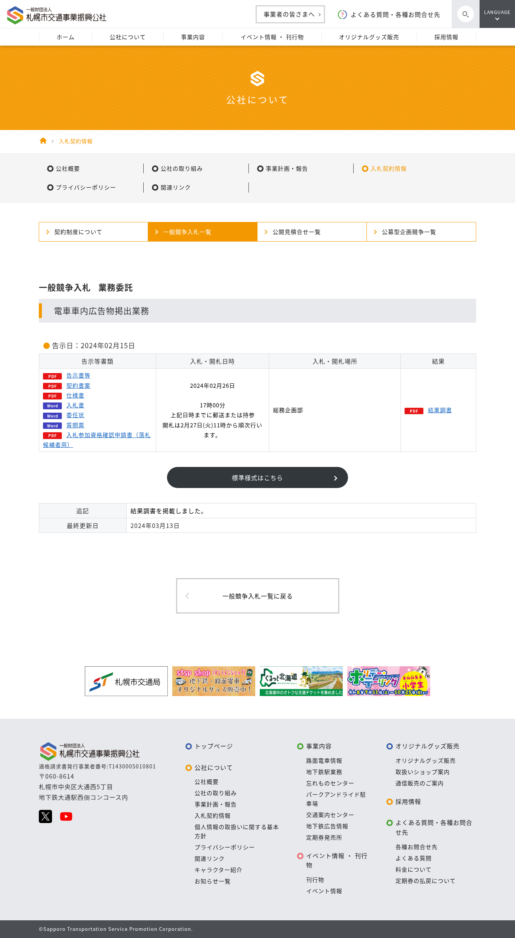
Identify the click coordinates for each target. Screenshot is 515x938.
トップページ (214, 745)
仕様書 (75, 395)
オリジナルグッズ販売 (427, 745)
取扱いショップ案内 (422, 772)
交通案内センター (330, 815)
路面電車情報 (324, 760)
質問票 (75, 425)
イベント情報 (324, 891)
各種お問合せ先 (416, 847)
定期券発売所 (324, 837)
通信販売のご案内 (419, 783)
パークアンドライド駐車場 (336, 799)
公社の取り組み (216, 793)
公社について (214, 767)
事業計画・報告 (216, 804)
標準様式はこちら (257, 477)
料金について (413, 869)
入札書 (75, 405)
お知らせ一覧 (213, 881)
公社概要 (207, 781)
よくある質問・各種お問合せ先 (395, 14)
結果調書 (440, 410)
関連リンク (210, 858)
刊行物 (315, 879)
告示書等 (78, 375)
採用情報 (408, 801)
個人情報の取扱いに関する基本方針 (237, 831)
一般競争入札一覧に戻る (257, 595)
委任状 (75, 415)
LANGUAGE (497, 12)
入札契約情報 (213, 815)
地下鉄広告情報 (327, 826)
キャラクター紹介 (218, 870)
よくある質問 (413, 858)
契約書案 (78, 385)
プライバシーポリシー (225, 847)
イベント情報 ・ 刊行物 (337, 860)
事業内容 (319, 745)
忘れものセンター (330, 783)
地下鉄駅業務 (324, 772)
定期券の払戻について (425, 881)
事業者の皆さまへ (289, 13)
